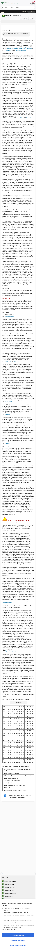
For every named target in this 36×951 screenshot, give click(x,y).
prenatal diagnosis (21, 50)
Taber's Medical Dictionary (13, 15)
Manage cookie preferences (18, 945)
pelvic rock (8, 361)
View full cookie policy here (9, 929)
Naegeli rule (26, 47)
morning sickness (9, 316)
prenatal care (8, 50)
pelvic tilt (16, 361)
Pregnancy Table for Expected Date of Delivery (19, 48)
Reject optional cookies (18, 940)
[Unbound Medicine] (32, 3)
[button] (31, 12)
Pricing (24, 11)
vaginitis (7, 414)
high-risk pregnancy (10, 651)
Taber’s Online (12, 3)
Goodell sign (19, 118)
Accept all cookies (18, 935)
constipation (8, 401)
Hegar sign (29, 118)
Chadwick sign (9, 118)
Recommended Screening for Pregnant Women (16, 601)
